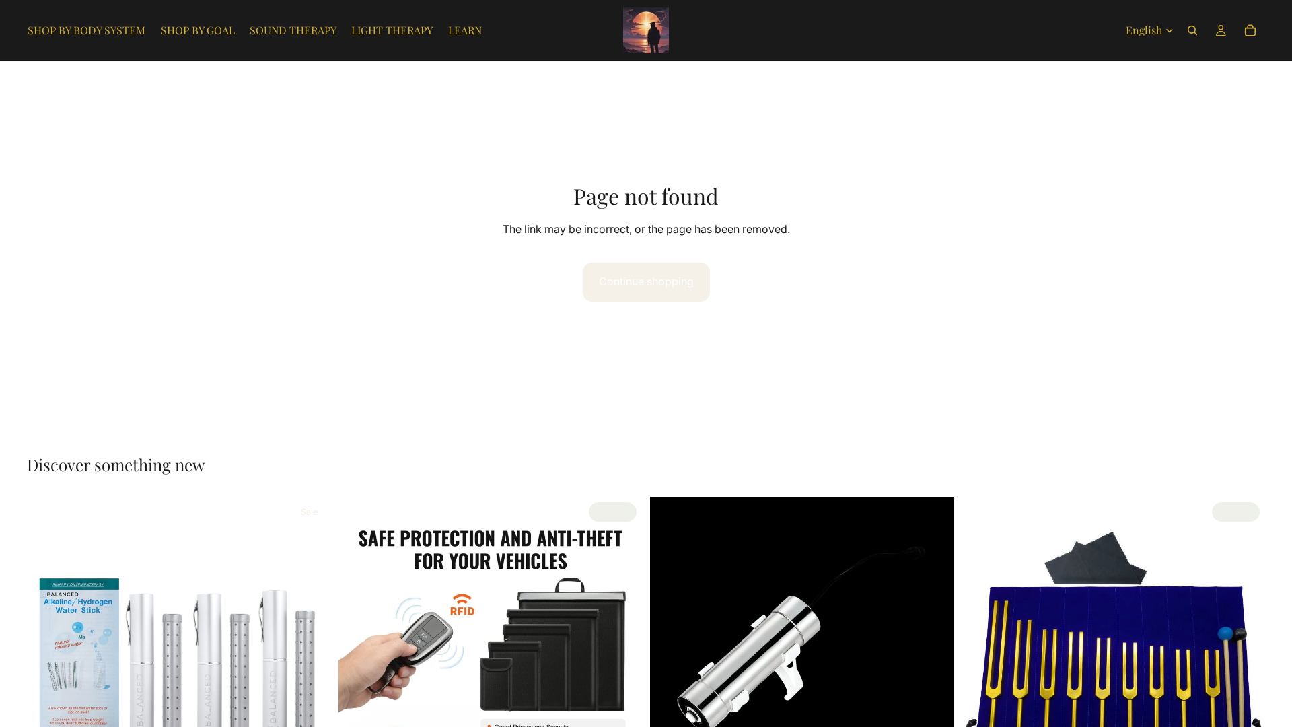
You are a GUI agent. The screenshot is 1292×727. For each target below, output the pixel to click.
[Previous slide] (47, 649)
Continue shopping (646, 281)
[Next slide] (310, 649)
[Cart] (1250, 30)
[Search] (1192, 30)
